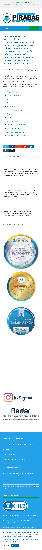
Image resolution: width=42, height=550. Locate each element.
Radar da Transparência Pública (25, 527)
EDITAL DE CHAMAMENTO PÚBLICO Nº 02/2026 (20, 5)
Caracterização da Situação (16, 110)
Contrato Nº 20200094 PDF (16, 132)
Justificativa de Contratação (16, 125)
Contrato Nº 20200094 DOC (16, 136)
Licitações (36, 70)
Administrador (9, 69)
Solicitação (10, 99)
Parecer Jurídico (12, 92)
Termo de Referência (14, 103)
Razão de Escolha (13, 121)
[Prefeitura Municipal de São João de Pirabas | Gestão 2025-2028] (21, 17)
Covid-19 (30, 70)
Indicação (10, 117)
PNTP (11, 527)
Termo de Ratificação (14, 96)
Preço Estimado (12, 114)
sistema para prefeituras (27, 515)
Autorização (11, 106)
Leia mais (28, 540)
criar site (15, 515)
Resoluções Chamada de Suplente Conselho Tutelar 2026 (20, 486)
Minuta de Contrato (13, 128)
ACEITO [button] (14, 545)
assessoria (16, 518)
